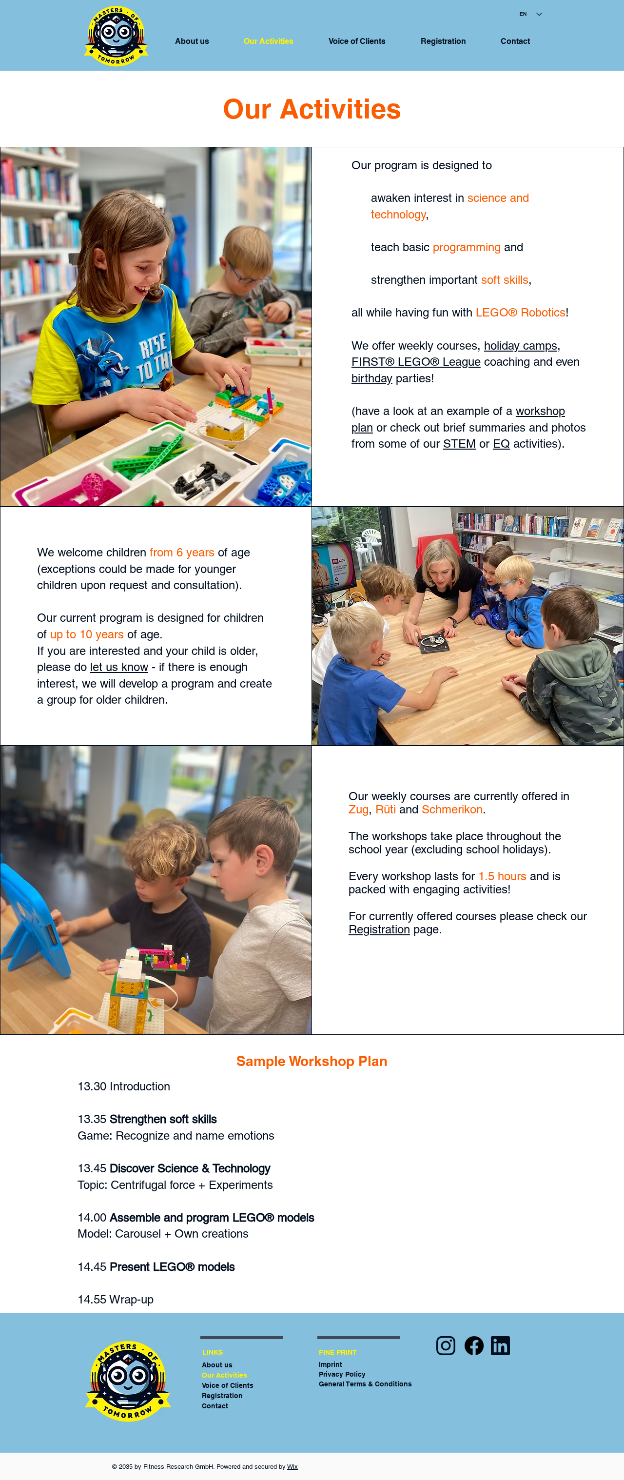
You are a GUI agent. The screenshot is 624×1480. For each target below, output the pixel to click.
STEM (459, 443)
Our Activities (224, 1375)
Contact (215, 1406)
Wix (292, 1466)
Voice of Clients (228, 1385)
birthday (371, 378)
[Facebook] (474, 1345)
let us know (119, 666)
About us (217, 1365)
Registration (379, 929)
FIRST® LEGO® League (416, 361)
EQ (501, 443)
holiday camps (520, 345)
